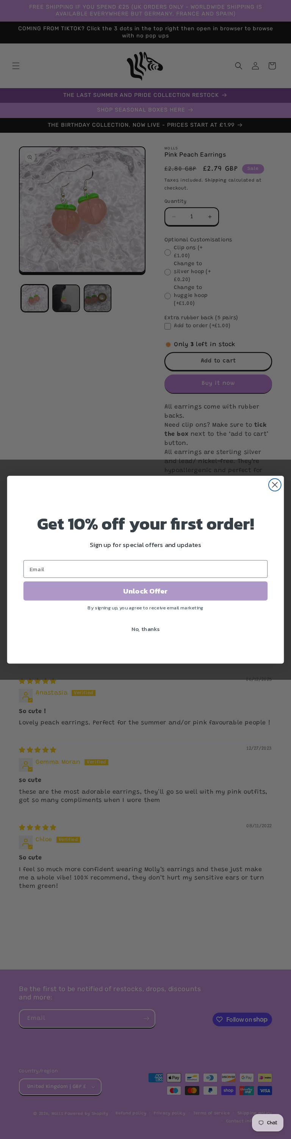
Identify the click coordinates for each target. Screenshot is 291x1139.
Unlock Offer (145, 591)
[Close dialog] (275, 485)
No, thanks (145, 629)
